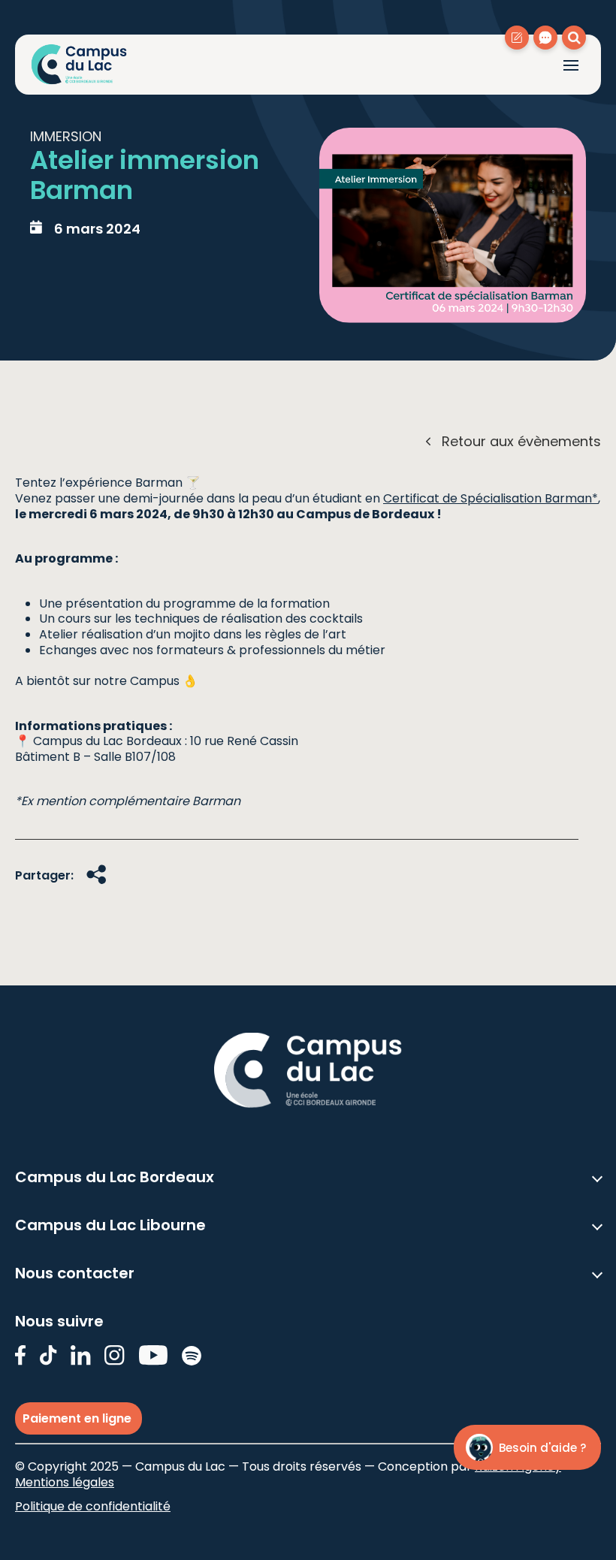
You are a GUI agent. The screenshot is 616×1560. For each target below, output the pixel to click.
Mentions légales (64, 1482)
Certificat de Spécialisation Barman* (490, 498)
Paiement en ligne (78, 1418)
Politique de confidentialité (93, 1506)
